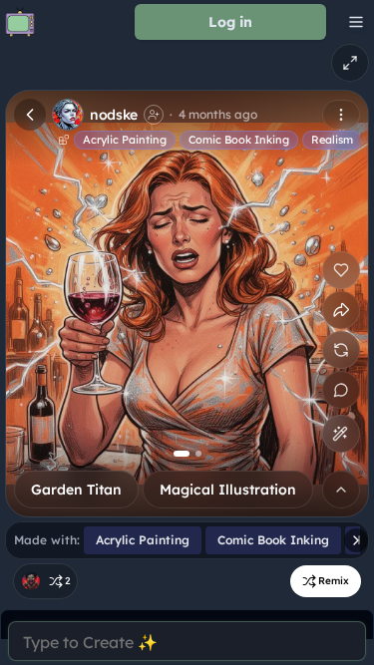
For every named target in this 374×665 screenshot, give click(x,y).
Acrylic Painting (125, 140)
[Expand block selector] (341, 489)
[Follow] (154, 115)
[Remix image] (341, 350)
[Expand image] (350, 63)
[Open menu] (341, 115)
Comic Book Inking (238, 140)
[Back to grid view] (30, 115)
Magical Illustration (228, 490)
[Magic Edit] (340, 434)
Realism (332, 140)
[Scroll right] (356, 540)
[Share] (341, 310)
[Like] (341, 270)
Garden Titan (76, 490)
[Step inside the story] (341, 390)
